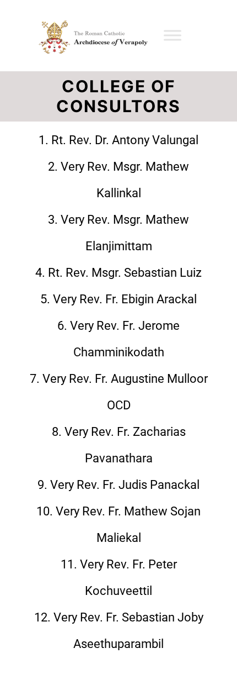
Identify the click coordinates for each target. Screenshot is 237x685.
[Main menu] (205, 35)
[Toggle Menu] (172, 35)
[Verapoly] (90, 35)
